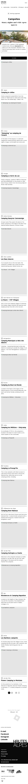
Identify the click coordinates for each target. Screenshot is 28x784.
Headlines (6, 7)
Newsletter (4, 751)
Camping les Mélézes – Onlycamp (14, 416)
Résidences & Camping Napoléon (14, 585)
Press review (4, 753)
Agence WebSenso (2, 781)
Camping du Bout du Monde (14, 374)
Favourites (14, 7)
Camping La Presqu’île (14, 457)
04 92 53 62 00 (5, 762)
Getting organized (15, 13)
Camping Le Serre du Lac (14, 165)
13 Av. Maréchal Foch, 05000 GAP (9, 759)
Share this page (14, 711)
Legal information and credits (7, 776)
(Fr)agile (21, 7)
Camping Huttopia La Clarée (14, 542)
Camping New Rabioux (14, 500)
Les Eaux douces (14, 248)
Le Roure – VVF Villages (14, 289)
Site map (3, 778)
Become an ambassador (7, 766)
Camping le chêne (14, 81)
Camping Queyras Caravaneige (14, 207)
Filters (14, 58)
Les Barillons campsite (14, 627)
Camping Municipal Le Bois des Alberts (14, 331)
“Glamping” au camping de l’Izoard (14, 123)
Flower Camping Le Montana (14, 670)
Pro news (3, 756)
